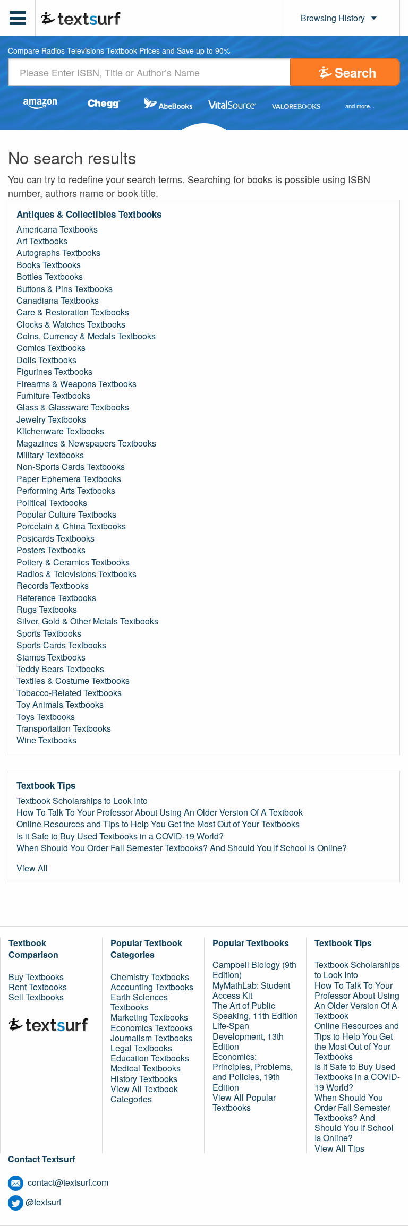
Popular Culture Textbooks (66, 514)
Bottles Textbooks (49, 276)
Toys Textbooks (45, 717)
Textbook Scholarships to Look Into (82, 801)
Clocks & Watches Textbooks (70, 324)
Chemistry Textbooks (149, 977)
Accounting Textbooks (151, 987)
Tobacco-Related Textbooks (69, 693)
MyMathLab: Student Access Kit (251, 990)
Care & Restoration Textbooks (72, 312)
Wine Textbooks (46, 740)
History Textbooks (143, 1079)
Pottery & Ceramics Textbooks (73, 562)
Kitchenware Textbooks (60, 431)
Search (356, 72)
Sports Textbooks (48, 633)
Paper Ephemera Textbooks (68, 479)
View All (32, 868)
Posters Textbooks (51, 550)
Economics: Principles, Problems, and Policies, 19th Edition (252, 1071)
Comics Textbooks (51, 348)
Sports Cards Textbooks (61, 645)
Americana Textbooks (57, 229)
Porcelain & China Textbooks (71, 526)
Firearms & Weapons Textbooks (76, 384)
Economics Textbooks (151, 1028)
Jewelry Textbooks (51, 419)
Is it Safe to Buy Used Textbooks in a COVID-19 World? (120, 836)
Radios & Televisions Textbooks (76, 574)
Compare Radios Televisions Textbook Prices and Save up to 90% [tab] (119, 51)
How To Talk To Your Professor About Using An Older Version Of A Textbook (159, 812)
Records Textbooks (52, 585)
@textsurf (43, 1202)
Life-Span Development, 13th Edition (248, 1035)
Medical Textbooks (145, 1068)
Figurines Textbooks (54, 372)
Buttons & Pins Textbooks (64, 289)
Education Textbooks (149, 1058)
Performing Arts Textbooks (65, 490)
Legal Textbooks (141, 1048)
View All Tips (339, 1148)
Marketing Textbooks (149, 1017)
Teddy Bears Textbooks (60, 669)
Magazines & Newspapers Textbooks (86, 443)
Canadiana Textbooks (57, 300)
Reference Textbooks (56, 598)
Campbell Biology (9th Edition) (254, 969)
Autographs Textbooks (58, 253)
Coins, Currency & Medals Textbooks (86, 336)
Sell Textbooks (36, 997)
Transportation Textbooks (63, 728)
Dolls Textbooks (46, 360)
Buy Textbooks (36, 977)
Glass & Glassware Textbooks (72, 407)
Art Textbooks (41, 241)
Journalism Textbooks (151, 1038)
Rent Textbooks (37, 987)
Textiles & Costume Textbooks (73, 681)
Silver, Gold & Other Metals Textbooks (87, 621)
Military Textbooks (50, 455)
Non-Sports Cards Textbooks (70, 467)
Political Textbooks (51, 503)
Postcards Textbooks (55, 538)
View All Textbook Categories (144, 1094)
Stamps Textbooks (51, 657)
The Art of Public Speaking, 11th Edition (255, 1010)
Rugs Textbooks (46, 609)
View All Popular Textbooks (244, 1102)
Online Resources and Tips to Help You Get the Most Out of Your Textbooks (158, 824)
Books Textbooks (48, 265)
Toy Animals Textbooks (60, 704)
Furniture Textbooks (53, 395)
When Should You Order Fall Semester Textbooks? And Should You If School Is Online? (181, 848)
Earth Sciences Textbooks (139, 1002)
